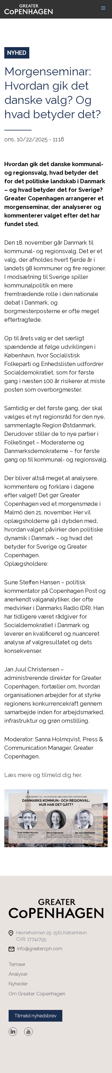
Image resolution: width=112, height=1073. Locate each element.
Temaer (17, 964)
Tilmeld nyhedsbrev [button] (35, 1015)
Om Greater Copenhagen (37, 993)
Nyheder (18, 984)
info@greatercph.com (39, 948)
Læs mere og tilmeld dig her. (43, 775)
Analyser (18, 974)
